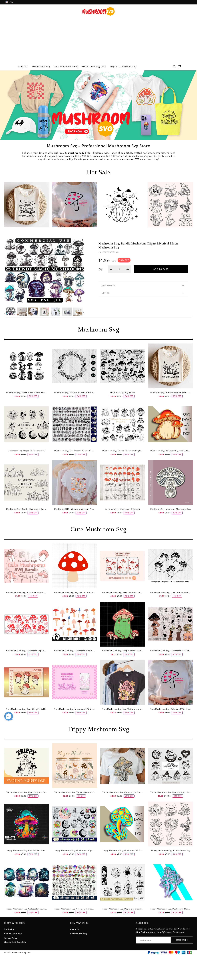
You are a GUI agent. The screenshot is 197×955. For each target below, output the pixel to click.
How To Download (13, 933)
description (108, 285)
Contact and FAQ (78, 933)
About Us (74, 929)
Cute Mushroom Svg (66, 66)
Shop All (23, 66)
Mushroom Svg (41, 66)
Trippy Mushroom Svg (123, 66)
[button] (4, 313)
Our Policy (9, 929)
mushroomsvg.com (21, 952)
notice (105, 293)
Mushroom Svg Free (94, 66)
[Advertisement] (98, 39)
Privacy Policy (10, 938)
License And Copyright (15, 942)
